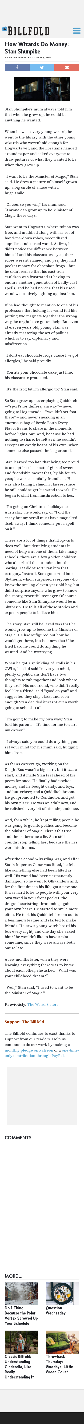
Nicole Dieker (17, 57)
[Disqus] (42, 1202)
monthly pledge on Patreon (29, 1050)
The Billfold (25, 31)
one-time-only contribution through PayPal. (42, 1053)
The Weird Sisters (42, 1004)
